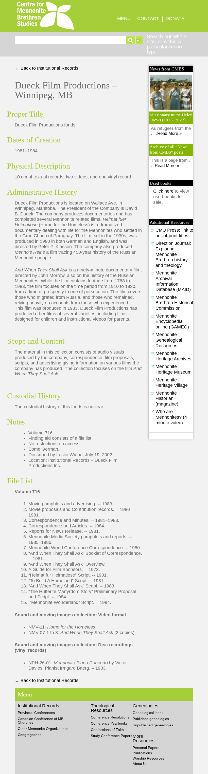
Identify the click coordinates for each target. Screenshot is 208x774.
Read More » (169, 133)
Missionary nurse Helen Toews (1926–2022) (171, 117)
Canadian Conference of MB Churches (40, 720)
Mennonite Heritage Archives (173, 356)
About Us (140, 763)
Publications (142, 753)
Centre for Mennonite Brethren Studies (55, 16)
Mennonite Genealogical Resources (168, 340)
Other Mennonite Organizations (43, 728)
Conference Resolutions (110, 717)
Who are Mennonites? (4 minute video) (171, 417)
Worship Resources (148, 758)
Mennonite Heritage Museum (173, 369)
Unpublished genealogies (153, 725)
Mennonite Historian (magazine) (166, 399)
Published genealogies (151, 719)
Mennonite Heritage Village (171, 382)
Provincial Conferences (36, 712)
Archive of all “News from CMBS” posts (168, 149)
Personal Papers (146, 747)
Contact (148, 18)
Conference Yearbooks (109, 723)
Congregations (29, 734)
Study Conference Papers (111, 736)
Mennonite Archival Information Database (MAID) (173, 281)
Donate (175, 18)
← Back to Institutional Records (46, 68)
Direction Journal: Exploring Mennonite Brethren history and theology (173, 254)
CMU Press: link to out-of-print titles (174, 233)
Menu (124, 18)
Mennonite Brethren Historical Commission (174, 303)
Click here (164, 191)
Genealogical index (148, 712)
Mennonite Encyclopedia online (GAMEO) (172, 321)
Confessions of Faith (107, 729)
